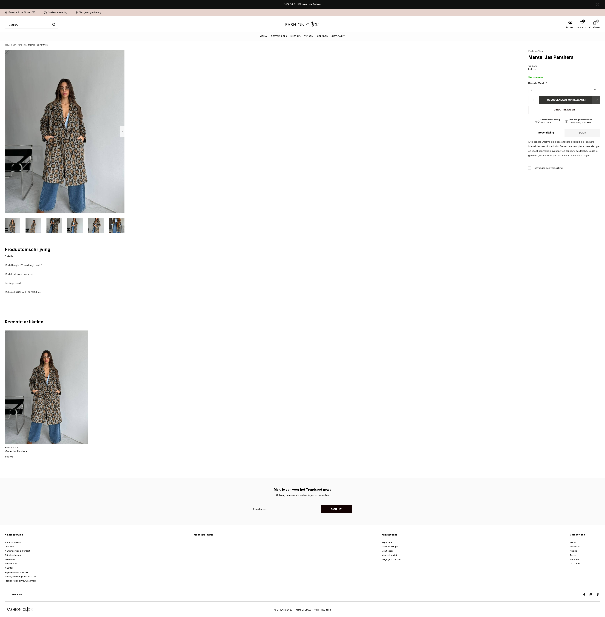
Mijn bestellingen (390, 546)
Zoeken (53, 25)
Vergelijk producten (391, 559)
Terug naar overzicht (15, 44)
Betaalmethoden (13, 555)
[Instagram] (591, 594)
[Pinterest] (598, 594)
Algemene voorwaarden (17, 572)
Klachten (9, 568)
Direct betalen (564, 109)
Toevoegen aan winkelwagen (565, 99)
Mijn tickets (387, 551)
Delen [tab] (582, 132)
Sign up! (336, 509)
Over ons (9, 546)
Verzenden (10, 559)
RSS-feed (326, 609)
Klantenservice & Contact (17, 551)
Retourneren (11, 563)
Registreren (387, 542)
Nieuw (263, 36)
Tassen (308, 36)
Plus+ (316, 609)
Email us (17, 594)
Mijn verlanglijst (389, 555)
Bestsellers (279, 36)
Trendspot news (13, 542)
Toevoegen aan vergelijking (548, 167)
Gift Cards (338, 36)
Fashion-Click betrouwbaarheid (20, 580)
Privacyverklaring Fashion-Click (20, 576)
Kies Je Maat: (537, 83)
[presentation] (122, 131)
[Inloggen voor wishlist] (596, 100)
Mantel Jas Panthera (16, 451)
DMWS (308, 609)
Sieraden (322, 36)
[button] (12, 225)
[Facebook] (584, 594)
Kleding (295, 36)
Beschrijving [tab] (546, 132)
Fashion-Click (535, 51)
